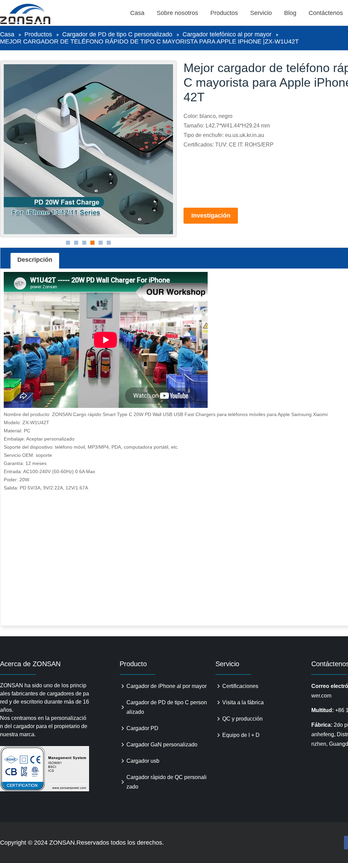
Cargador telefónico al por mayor (227, 34)
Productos (224, 13)
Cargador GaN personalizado (161, 744)
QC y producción (242, 719)
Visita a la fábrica (243, 702)
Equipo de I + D (241, 735)
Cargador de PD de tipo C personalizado (117, 34)
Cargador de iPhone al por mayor (166, 686)
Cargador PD (142, 728)
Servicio (261, 13)
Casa (137, 13)
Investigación (210, 215)
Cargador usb (142, 761)
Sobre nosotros (177, 13)
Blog (290, 13)
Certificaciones (240, 686)
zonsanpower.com (33, 14)
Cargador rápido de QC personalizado (166, 782)
